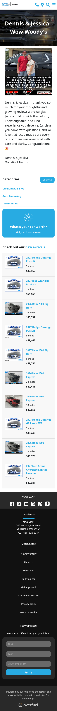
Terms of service (28, 612)
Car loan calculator (28, 595)
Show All (47, 179)
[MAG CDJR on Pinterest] (39, 503)
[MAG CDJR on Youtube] (25, 503)
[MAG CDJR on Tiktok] (46, 503)
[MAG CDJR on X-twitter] (18, 503)
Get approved (28, 587)
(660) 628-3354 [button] (31, 532)
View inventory (28, 553)
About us (28, 562)
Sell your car (28, 578)
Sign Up (28, 672)
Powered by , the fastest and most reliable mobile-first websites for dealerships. (28, 695)
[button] (37, 5)
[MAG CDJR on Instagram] (32, 503)
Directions (28, 570)
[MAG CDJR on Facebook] (11, 503)
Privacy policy (28, 603)
